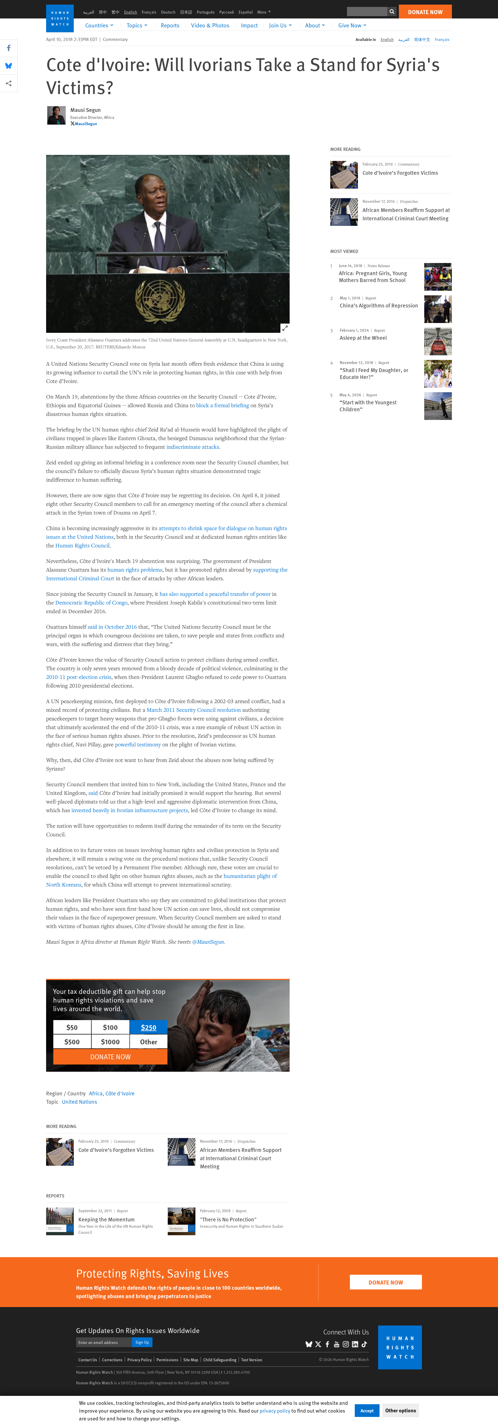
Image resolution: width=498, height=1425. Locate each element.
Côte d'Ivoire (120, 1093)
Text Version (251, 1359)
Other (148, 1041)
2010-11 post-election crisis (78, 676)
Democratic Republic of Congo (91, 602)
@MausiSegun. (208, 941)
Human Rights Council (82, 545)
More (265, 12)
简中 (103, 12)
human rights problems (134, 569)
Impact (249, 25)
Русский (226, 12)
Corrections (112, 1359)
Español (246, 12)
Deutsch (168, 12)
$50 (72, 1027)
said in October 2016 (112, 626)
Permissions (167, 1359)
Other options (400, 1410)
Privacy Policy (139, 1359)
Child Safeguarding (219, 1359)
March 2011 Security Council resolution (194, 709)
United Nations (79, 1101)
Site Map (190, 1359)
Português (206, 12)
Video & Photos (210, 25)
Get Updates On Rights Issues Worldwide (138, 1330)
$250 (148, 1027)
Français (149, 12)
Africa (96, 1093)
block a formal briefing (222, 405)
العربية (88, 12)
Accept (367, 1410)
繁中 (116, 12)
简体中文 (422, 39)
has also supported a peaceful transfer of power (216, 593)
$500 (72, 1041)
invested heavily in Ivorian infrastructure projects (129, 810)
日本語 (186, 12)
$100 (110, 1027)
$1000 (110, 1041)
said (93, 792)
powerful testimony (138, 744)
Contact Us (87, 1359)
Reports (170, 25)
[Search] (392, 11)
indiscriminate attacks (193, 446)
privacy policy (275, 1410)
